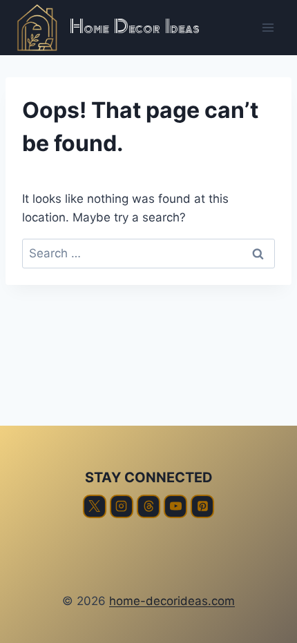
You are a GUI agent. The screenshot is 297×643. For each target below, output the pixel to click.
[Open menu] (267, 27)
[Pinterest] (202, 506)
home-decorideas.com (172, 601)
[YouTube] (175, 506)
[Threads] (148, 506)
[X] (94, 506)
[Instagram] (121, 506)
